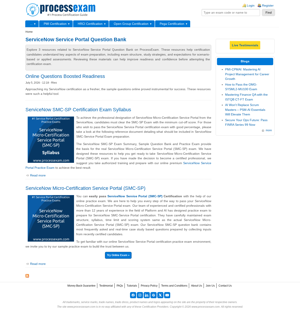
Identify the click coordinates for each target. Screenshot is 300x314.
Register (268, 5)
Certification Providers (155, 306)
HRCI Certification (90, 23)
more (269, 130)
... (31, 23)
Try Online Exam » (118, 255)
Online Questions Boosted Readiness (65, 76)
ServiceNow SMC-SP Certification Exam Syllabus (78, 109)
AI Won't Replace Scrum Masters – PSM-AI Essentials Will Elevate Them (245, 109)
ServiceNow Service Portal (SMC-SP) (134, 196)
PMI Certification (55, 23)
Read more (38, 175)
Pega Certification (172, 23)
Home (29, 31)
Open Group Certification (131, 23)
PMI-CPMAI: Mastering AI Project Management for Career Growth (247, 74)
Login (251, 5)
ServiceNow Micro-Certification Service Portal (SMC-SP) (85, 188)
